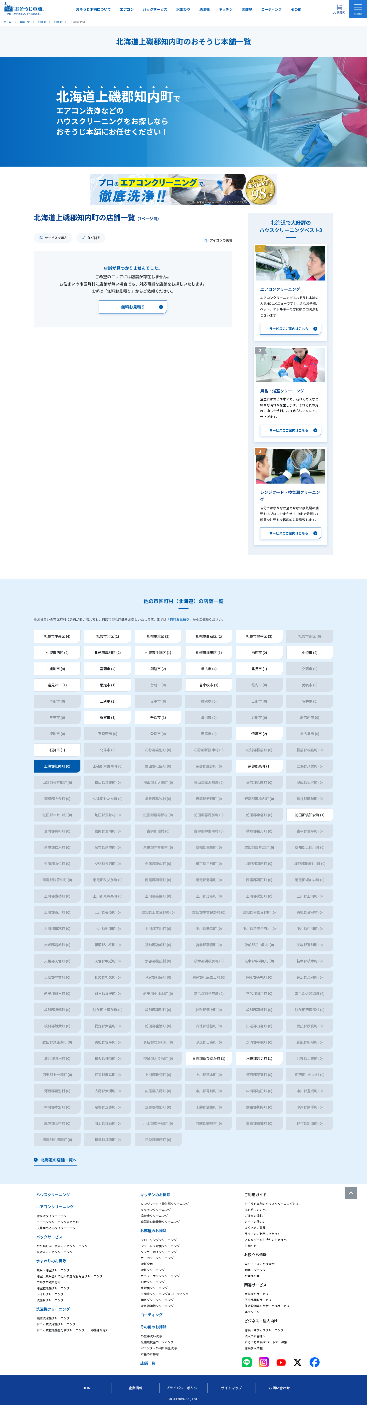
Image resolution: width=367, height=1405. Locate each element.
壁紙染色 (147, 1264)
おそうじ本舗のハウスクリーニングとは (272, 1203)
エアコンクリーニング (55, 1206)
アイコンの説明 (221, 240)
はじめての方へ (255, 1209)
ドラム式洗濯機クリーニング (56, 1324)
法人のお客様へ (255, 1336)
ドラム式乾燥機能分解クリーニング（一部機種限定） (73, 1330)
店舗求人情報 (254, 1348)
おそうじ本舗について (93, 9)
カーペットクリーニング (157, 1258)
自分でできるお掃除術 (260, 1264)
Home (88, 1387)
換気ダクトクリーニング (157, 1300)
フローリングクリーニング (159, 1240)
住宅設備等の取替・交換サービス (267, 1306)
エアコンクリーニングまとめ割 (58, 1222)
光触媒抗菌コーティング (157, 1342)
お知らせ (251, 1245)
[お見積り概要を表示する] (339, 9)
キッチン (226, 9)
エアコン (127, 9)
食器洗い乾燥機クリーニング (160, 1221)
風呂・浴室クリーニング (53, 1270)
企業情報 (136, 1387)
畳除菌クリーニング (154, 1288)
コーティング (271, 9)
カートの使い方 (255, 1221)
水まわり (183, 9)
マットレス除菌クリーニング (160, 1246)
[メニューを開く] (358, 9)
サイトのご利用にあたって (262, 1233)
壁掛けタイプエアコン (52, 1216)
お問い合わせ (279, 1387)
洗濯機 (204, 9)
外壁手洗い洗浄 (151, 1336)
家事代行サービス (257, 1294)
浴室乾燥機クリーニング (53, 1288)
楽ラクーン (252, 1312)
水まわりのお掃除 (51, 1260)
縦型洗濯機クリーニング (53, 1318)
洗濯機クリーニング (53, 1309)
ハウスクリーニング (53, 1194)
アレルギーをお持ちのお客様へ (266, 1239)
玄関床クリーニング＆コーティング (164, 1294)
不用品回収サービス (258, 1300)
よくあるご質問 (255, 1227)
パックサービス (155, 9)
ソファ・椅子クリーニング (159, 1252)
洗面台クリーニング (50, 1300)
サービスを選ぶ (56, 237)
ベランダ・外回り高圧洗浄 (159, 1348)
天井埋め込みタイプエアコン (56, 1228)
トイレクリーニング (50, 1294)
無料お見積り (179, 619)
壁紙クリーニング (153, 1270)
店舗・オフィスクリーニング (264, 1330)
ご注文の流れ (254, 1215)
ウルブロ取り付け (49, 1282)
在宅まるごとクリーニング (55, 1252)
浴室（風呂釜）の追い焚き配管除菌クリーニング (70, 1276)
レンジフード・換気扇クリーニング (165, 1203)
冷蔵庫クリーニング (154, 1215)
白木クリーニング (153, 1282)
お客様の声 (252, 1276)
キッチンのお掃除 (155, 1194)
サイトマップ (231, 1387)
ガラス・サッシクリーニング (160, 1276)
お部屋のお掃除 (153, 1230)
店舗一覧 (147, 1363)
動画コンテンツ (255, 1270)
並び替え (93, 237)
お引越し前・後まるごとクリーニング (62, 1246)
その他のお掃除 (153, 1326)
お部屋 (247, 9)
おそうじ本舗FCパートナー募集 (266, 1342)
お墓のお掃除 (150, 1354)
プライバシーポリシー (183, 1387)
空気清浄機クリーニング (157, 1306)
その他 (296, 9)
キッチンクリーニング (156, 1209)
